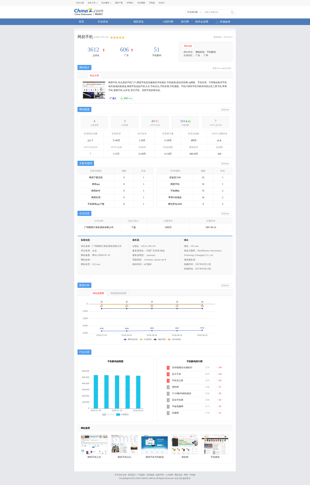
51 (157, 49)
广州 (206, 55)
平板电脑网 (177, 406)
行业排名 (103, 21)
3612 (94, 49)
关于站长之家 (120, 475)
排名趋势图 (98, 293)
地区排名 (138, 21)
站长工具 (92, 3)
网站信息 (188, 46)
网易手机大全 (94, 457)
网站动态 (178, 475)
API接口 (130, 3)
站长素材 (105, 3)
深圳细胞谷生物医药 (182, 367)
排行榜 (185, 21)
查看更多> (225, 110)
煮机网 (175, 387)
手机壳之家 (177, 380)
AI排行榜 (168, 21)
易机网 (184, 457)
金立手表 (176, 374)
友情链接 (150, 475)
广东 (126, 55)
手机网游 (215, 457)
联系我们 (132, 475)
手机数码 (156, 55)
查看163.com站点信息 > (222, 68)
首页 (81, 21)
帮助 (186, 475)
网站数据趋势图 (118, 293)
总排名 (96, 55)
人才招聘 (169, 475)
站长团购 (141, 3)
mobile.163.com (101, 37)
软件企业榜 (201, 21)
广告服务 (141, 475)
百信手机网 (177, 400)
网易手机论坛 (124, 457)
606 (124, 49)
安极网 (175, 413)
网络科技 (200, 52)
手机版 (192, 475)
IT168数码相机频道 (181, 393)
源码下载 (119, 3)
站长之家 (80, 3)
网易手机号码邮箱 (155, 457)
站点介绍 (94, 75)
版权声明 (160, 475)
